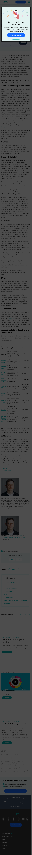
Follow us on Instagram (16, 35)
